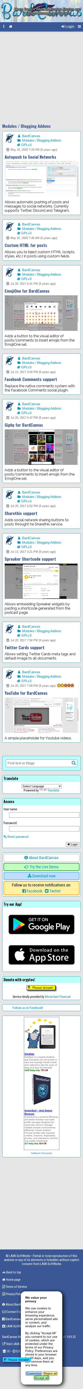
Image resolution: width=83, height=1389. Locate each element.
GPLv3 (25, 145)
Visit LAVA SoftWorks (20, 1344)
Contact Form (15, 1312)
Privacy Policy (14, 1294)
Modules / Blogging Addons (41, 140)
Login (69, 26)
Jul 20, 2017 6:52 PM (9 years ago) (33, 506)
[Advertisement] (41, 77)
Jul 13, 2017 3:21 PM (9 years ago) (33, 551)
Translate (53, 790)
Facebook (34, 891)
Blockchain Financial (58, 997)
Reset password (18, 837)
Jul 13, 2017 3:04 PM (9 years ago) (33, 372)
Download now (43, 876)
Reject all (50, 1373)
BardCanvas (30, 136)
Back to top (13, 1272)
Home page (13, 1280)
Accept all (41, 1378)
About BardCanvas (43, 857)
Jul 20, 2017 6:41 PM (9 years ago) (33, 283)
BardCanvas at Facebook (21, 1319)
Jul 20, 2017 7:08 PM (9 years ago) (33, 685)
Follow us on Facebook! (27, 1008)
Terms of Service (16, 1287)
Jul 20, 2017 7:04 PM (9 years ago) (33, 640)
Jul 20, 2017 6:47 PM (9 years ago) (33, 417)
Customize (33, 1373)
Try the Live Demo (43, 866)
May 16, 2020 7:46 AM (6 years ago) (33, 238)
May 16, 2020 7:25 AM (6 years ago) (33, 149)
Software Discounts (41, 1153)
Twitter (54, 891)
